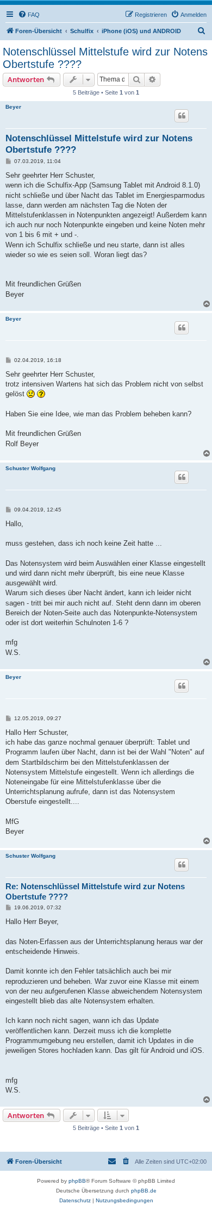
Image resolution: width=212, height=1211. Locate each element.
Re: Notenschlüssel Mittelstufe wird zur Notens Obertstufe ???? (95, 891)
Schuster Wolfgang (30, 468)
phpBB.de (144, 1191)
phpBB (77, 1181)
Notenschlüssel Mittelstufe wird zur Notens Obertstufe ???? (105, 58)
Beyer (13, 107)
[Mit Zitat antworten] (181, 115)
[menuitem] (29, 14)
